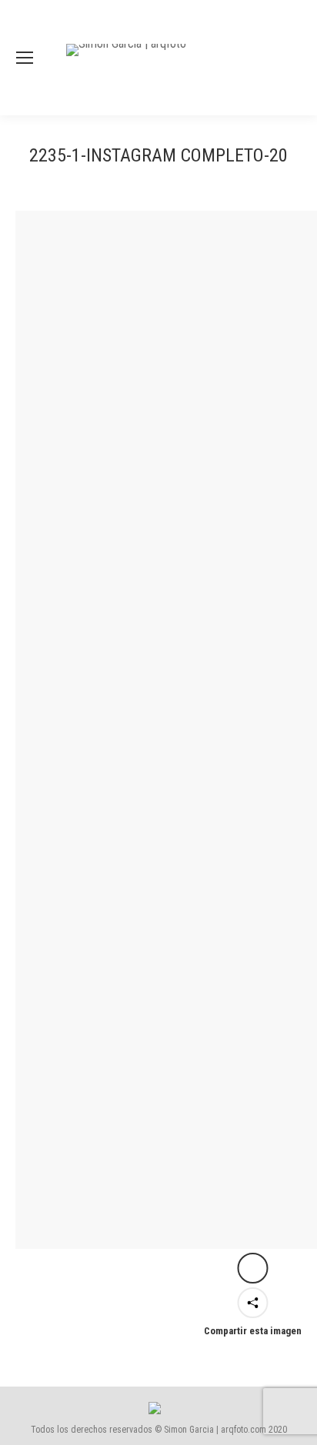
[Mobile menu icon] (24, 57)
